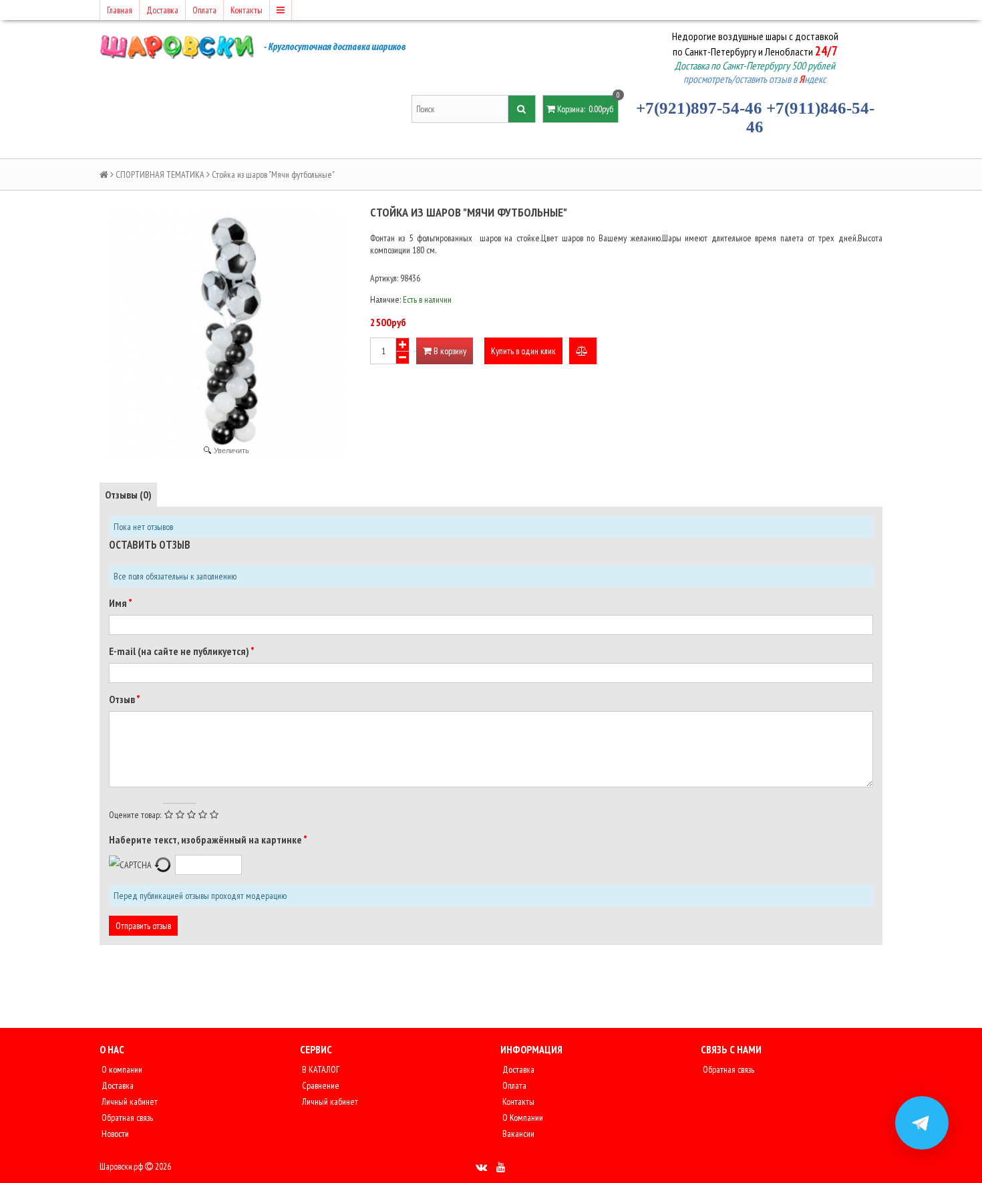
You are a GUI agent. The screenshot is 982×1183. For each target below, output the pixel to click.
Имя (118, 603)
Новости (114, 1134)
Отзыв (122, 699)
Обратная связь (126, 1117)
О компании (121, 1069)
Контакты (246, 10)
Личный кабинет (129, 1101)
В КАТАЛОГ (319, 1069)
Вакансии (517, 1134)
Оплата (204, 10)
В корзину (449, 351)
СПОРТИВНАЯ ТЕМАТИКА (160, 174)
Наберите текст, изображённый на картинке (206, 839)
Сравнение (319, 1085)
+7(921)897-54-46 (699, 108)
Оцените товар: (135, 815)
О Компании (521, 1117)
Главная (119, 10)
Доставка (162, 10)
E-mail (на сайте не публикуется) (180, 651)
